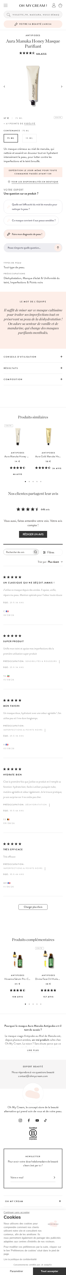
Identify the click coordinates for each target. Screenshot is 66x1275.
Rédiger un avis (33, 534)
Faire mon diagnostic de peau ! (27, 234)
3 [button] (33, 481)
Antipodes (33, 35)
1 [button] (25, 481)
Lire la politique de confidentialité (20, 1259)
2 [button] (29, 481)
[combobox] (50, 562)
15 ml (29, 138)
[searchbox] (17, 552)
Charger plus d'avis (33, 907)
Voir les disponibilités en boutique (35, 181)
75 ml (10, 138)
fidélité (30, 123)
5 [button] (40, 481)
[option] (33, 172)
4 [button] (36, 481)
